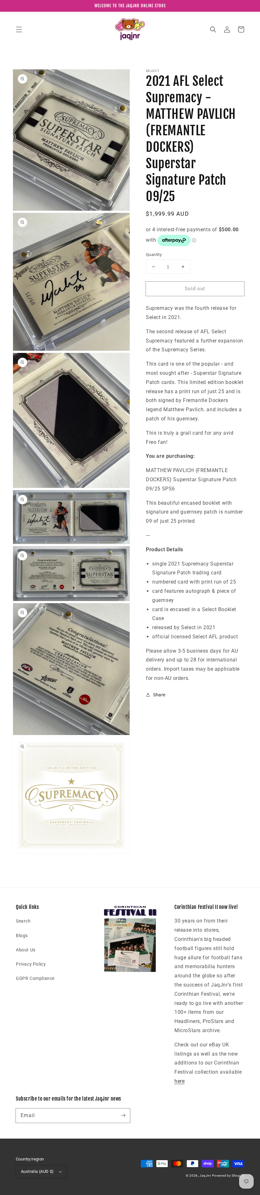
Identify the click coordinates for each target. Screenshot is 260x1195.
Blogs (22, 935)
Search (23, 920)
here (179, 1081)
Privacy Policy (31, 964)
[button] (19, 29)
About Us (26, 949)
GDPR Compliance (35, 978)
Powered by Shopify (228, 1175)
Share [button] (159, 694)
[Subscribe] (123, 1115)
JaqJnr (205, 1175)
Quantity (154, 254)
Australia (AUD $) (37, 1171)
